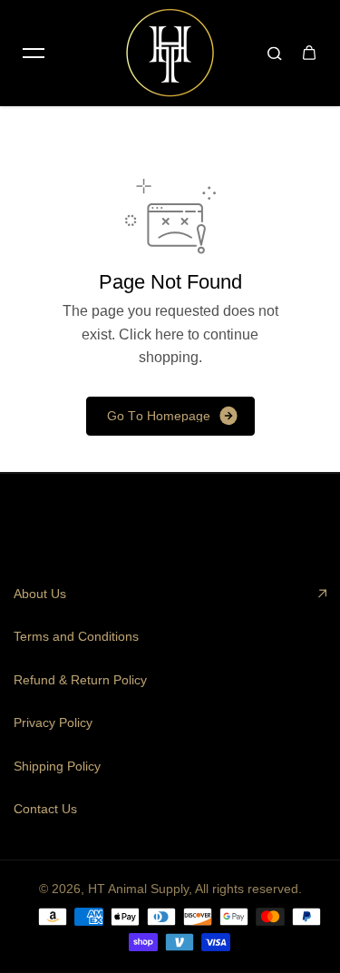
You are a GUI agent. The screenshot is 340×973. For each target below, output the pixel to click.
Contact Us (45, 808)
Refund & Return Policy (80, 680)
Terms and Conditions (76, 636)
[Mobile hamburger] (33, 53)
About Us (40, 593)
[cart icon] (309, 52)
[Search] (274, 52)
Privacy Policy (53, 722)
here (169, 334)
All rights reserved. (248, 888)
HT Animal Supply (138, 888)
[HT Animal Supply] (170, 52)
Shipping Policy (57, 766)
